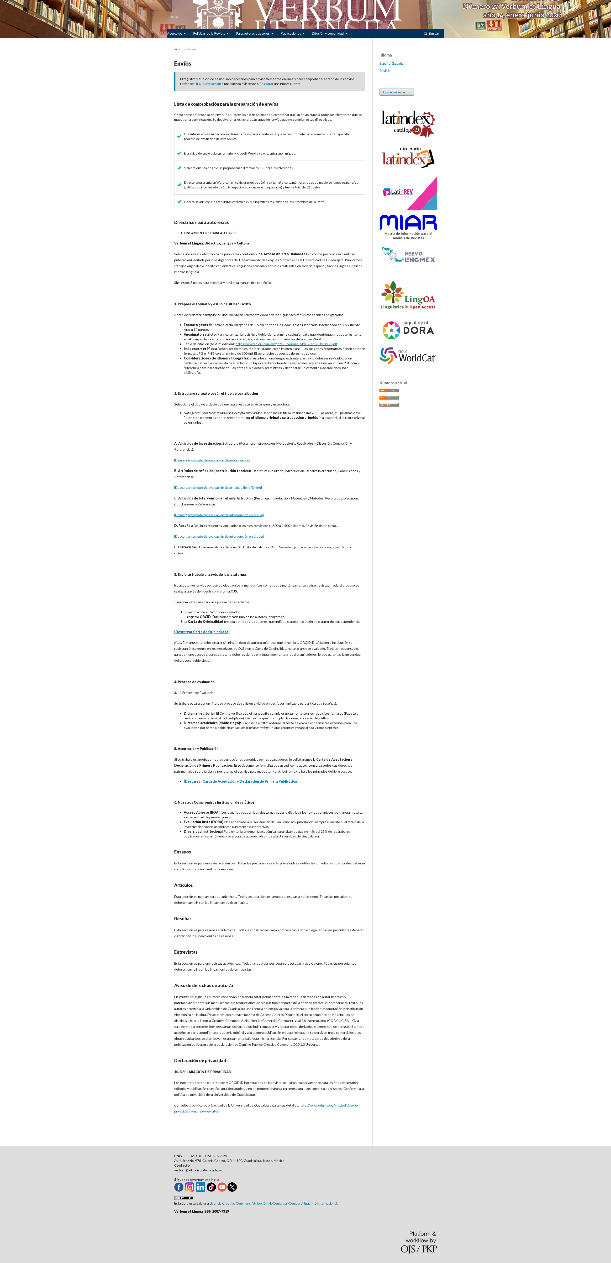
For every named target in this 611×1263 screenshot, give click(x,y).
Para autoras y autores (253, 33)
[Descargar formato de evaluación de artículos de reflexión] (218, 487)
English (384, 70)
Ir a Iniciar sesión (208, 84)
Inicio (178, 49)
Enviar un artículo (397, 92)
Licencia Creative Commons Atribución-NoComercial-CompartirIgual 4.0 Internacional (273, 1203)
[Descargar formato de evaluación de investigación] (212, 460)
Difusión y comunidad (328, 33)
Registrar (266, 84)
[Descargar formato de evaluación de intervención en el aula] (219, 515)
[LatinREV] (408, 208)
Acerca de (175, 33)
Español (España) (392, 63)
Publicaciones (291, 33)
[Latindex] (408, 169)
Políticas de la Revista (209, 33)
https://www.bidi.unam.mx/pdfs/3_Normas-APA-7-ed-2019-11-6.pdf (286, 344)
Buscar (433, 33)
